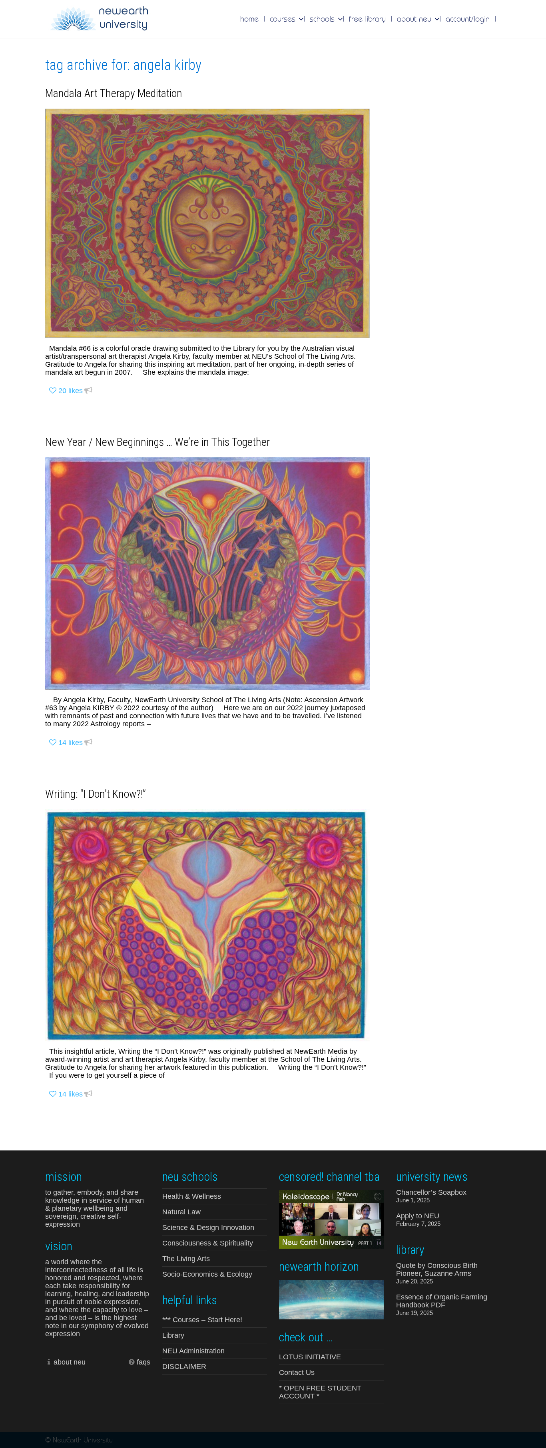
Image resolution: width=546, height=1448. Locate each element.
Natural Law (181, 1212)
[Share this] (88, 390)
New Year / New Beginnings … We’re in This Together (157, 442)
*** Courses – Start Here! (202, 1320)
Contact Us (297, 1372)
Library (173, 1335)
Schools (323, 19)
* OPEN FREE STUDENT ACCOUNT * (320, 1392)
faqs (143, 1362)
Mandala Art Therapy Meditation (113, 93)
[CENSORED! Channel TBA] (331, 1218)
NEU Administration (193, 1351)
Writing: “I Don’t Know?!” (95, 793)
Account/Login (468, 19)
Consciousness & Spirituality (207, 1243)
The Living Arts (186, 1259)
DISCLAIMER (184, 1367)
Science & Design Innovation (208, 1227)
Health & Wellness (191, 1196)
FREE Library (367, 19)
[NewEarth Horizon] (331, 1298)
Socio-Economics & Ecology (207, 1274)
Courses (284, 19)
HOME (249, 19)
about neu (70, 1362)
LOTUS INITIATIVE (310, 1357)
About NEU (415, 19)
